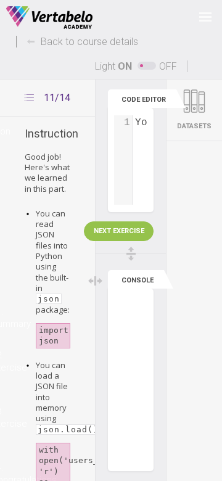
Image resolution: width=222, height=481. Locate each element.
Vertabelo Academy (49, 18)
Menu (205, 16)
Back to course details (89, 41)
